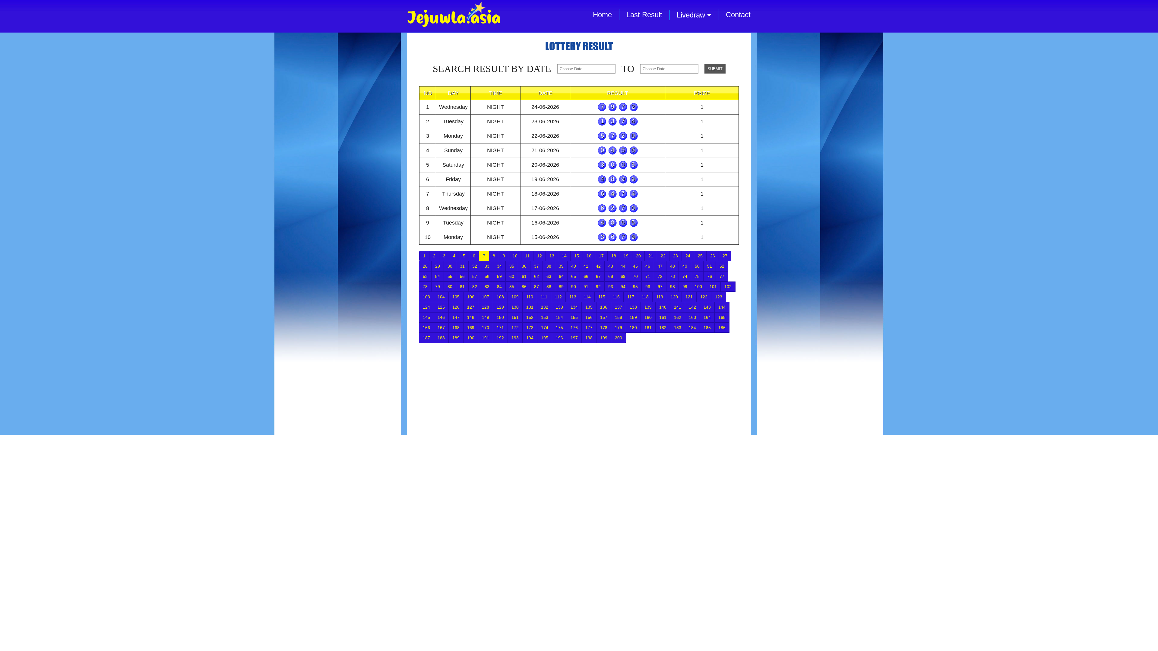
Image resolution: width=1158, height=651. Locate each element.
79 (437, 286)
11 (527, 255)
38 (548, 266)
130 (515, 307)
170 (485, 327)
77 (722, 276)
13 (551, 255)
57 (474, 276)
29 (437, 266)
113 (572, 296)
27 (725, 255)
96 (647, 286)
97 (660, 286)
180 (633, 327)
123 (718, 296)
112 (558, 296)
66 (586, 276)
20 (638, 255)
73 (672, 276)
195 (544, 337)
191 (485, 337)
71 (647, 276)
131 (529, 307)
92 (598, 286)
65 (573, 276)
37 (536, 266)
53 (425, 276)
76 (709, 276)
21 (650, 255)
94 (623, 286)
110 (529, 296)
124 (426, 307)
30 (450, 266)
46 (647, 266)
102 (728, 286)
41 (586, 266)
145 (426, 317)
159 (633, 317)
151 (515, 317)
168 (456, 327)
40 (573, 266)
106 (470, 296)
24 (687, 255)
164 (707, 317)
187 (426, 337)
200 (618, 337)
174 (544, 327)
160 (648, 317)
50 (697, 266)
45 (635, 266)
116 (616, 296)
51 (709, 266)
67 (598, 276)
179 (618, 327)
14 (564, 255)
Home (602, 15)
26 (712, 255)
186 (722, 327)
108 (500, 296)
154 (559, 317)
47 (660, 266)
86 (524, 286)
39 (561, 266)
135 (589, 307)
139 (648, 307)
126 (456, 307)
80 (450, 286)
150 (500, 317)
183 (677, 327)
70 (635, 276)
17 (601, 255)
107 (485, 296)
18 (613, 255)
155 (574, 317)
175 (559, 327)
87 (536, 286)
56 (462, 276)
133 (559, 307)
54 (437, 276)
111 (544, 296)
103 (426, 296)
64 (561, 276)
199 (603, 337)
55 (450, 276)
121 (689, 296)
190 (470, 337)
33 (487, 266)
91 (586, 286)
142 (692, 307)
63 (548, 276)
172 (515, 327)
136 (603, 307)
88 (548, 286)
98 (672, 286)
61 (524, 276)
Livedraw (692, 15)
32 (474, 266)
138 (633, 307)
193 (515, 337)
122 (703, 296)
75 (697, 276)
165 (722, 317)
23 (675, 255)
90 (573, 286)
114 (587, 296)
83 (487, 286)
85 (511, 286)
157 (603, 317)
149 (485, 317)
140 (662, 307)
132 (544, 307)
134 (574, 307)
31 (462, 266)
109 (515, 296)
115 (601, 296)
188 (441, 337)
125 (441, 307)
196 (559, 337)
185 (707, 327)
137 (618, 307)
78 (425, 286)
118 (645, 296)
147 (456, 317)
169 (470, 327)
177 (589, 327)
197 (574, 337)
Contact (738, 15)
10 (515, 255)
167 (441, 327)
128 (485, 307)
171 (500, 327)
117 (630, 296)
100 (698, 286)
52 (722, 266)
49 (684, 266)
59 (499, 276)
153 (544, 317)
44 (623, 266)
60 (511, 276)
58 (487, 276)
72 (660, 276)
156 (589, 317)
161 (662, 317)
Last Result (644, 15)
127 (470, 307)
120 (674, 296)
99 (684, 286)
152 (529, 317)
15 (576, 255)
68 (610, 276)
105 (456, 296)
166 (426, 327)
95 (635, 286)
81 (462, 286)
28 (425, 266)
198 (589, 337)
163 (692, 317)
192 (500, 337)
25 (700, 255)
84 (499, 286)
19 (626, 255)
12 (539, 255)
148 (470, 317)
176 (574, 327)
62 (536, 276)
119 (659, 296)
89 (561, 286)
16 (589, 255)
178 (603, 327)
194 (529, 337)
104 (441, 296)
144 (722, 307)
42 (598, 266)
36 (524, 266)
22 (663, 255)
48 (672, 266)
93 (610, 286)
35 (511, 266)
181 (648, 327)
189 (456, 337)
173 (529, 327)
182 (662, 327)
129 (500, 307)
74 (684, 276)
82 (474, 286)
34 (499, 266)
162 (677, 317)
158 (618, 317)
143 (707, 307)
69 (623, 276)
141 (677, 307)
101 (713, 286)
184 (692, 327)
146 (441, 317)
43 (610, 266)
